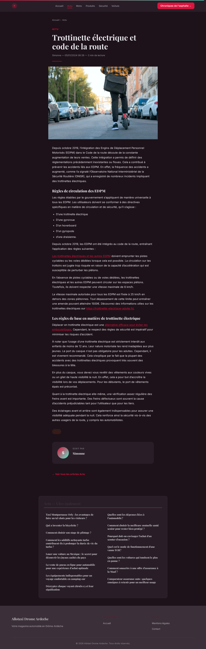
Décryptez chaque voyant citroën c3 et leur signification (70, 588)
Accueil (59, 5)
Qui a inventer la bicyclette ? (62, 525)
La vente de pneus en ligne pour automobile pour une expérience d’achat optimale (70, 566)
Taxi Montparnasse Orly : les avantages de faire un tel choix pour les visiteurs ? (70, 516)
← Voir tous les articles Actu (68, 474)
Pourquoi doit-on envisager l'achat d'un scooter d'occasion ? (130, 538)
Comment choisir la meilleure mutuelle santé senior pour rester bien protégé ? (133, 527)
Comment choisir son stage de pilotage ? (68, 532)
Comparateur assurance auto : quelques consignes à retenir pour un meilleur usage (132, 580)
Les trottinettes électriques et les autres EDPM (81, 256)
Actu (69, 5)
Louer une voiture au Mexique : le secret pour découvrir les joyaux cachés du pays (71, 555)
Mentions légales (161, 623)
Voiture (115, 5)
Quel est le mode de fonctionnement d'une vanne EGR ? (131, 548)
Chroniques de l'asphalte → (175, 5)
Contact (156, 628)
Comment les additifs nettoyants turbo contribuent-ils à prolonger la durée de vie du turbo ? (71, 543)
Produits (90, 5)
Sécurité (103, 5)
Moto (79, 5)
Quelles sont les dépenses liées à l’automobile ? (126, 516)
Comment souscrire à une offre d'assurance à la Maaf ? (133, 570)
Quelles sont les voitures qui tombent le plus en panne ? (133, 559)
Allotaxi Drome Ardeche (30, 619)
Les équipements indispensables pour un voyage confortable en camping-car (69, 577)
